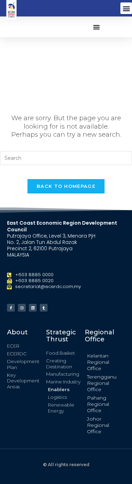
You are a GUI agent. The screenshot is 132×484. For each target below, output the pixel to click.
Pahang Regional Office (98, 404)
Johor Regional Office (98, 425)
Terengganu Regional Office (102, 383)
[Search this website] (66, 158)
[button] (126, 8)
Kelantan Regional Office (98, 362)
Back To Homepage (66, 186)
